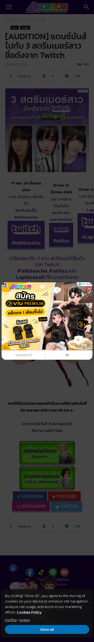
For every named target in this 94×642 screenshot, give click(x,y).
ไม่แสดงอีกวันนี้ (23, 355)
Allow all (47, 629)
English (25, 620)
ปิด (67, 355)
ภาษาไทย (11, 620)
